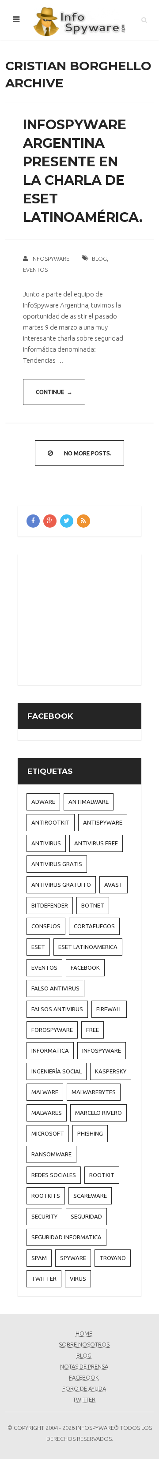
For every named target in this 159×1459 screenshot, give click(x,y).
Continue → (54, 392)
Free (92, 1030)
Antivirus (46, 843)
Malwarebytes (94, 1092)
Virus (78, 1278)
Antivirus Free (96, 843)
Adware (43, 802)
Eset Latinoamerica (87, 947)
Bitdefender (49, 905)
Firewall (109, 1009)
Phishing (90, 1133)
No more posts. (87, 453)
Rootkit (101, 1175)
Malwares (46, 1113)
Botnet (92, 905)
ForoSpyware (52, 1030)
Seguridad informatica (66, 1237)
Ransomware (51, 1154)
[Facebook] (33, 521)
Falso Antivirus (55, 988)
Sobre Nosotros (84, 1344)
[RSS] (83, 521)
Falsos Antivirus (57, 1009)
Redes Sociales (53, 1175)
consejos (46, 926)
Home (84, 1333)
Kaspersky (110, 1071)
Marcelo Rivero (98, 1113)
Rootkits (45, 1196)
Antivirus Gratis (56, 864)
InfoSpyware (50, 258)
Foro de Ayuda (84, 1388)
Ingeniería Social (56, 1071)
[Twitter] (66, 521)
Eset (38, 947)
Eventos (35, 269)
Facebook (85, 967)
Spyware (73, 1258)
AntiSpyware (102, 822)
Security (44, 1216)
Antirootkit (50, 822)
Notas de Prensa (84, 1366)
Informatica (50, 1050)
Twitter (44, 1278)
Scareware (90, 1196)
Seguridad (86, 1216)
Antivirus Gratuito (61, 884)
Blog (99, 258)
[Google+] (50, 521)
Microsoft (47, 1133)
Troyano (112, 1258)
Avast (113, 884)
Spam (39, 1258)
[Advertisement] (92, 618)
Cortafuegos (94, 926)
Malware (44, 1092)
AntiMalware (88, 802)
